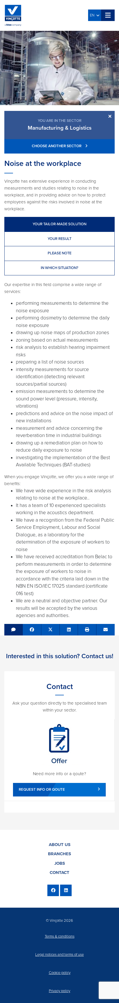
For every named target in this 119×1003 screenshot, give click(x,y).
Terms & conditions (60, 936)
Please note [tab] (59, 253)
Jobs (59, 863)
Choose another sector (57, 146)
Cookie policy (59, 972)
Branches (59, 853)
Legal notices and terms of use (59, 954)
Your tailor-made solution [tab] (59, 224)
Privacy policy (59, 991)
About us (59, 844)
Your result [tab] (59, 238)
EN (93, 15)
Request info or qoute (42, 789)
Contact (59, 872)
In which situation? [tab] (59, 268)
